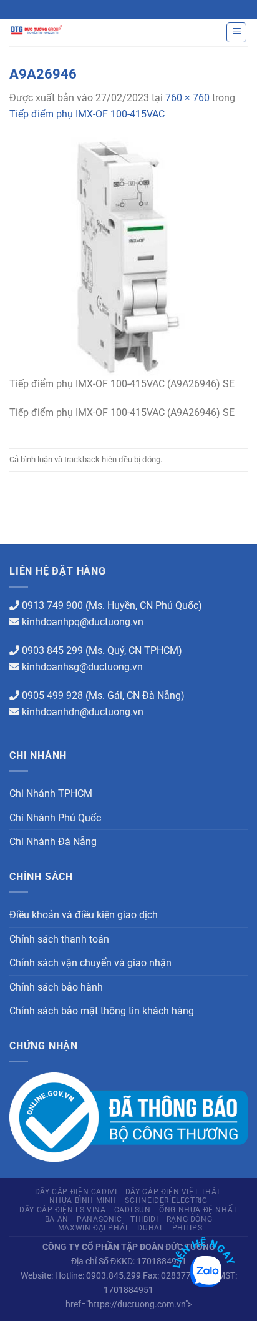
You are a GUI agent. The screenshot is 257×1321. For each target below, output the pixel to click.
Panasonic (99, 1219)
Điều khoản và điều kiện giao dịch (83, 915)
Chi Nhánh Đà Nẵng (53, 842)
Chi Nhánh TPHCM (50, 793)
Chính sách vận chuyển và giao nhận (90, 963)
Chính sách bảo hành (56, 987)
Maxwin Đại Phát (93, 1228)
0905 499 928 (52, 695)
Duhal (150, 1228)
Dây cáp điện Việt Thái (172, 1191)
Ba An (57, 1219)
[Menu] (236, 32)
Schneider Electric (166, 1200)
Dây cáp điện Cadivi (76, 1191)
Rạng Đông (190, 1219)
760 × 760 (187, 98)
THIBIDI (144, 1219)
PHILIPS (187, 1228)
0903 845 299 (52, 650)
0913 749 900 (52, 605)
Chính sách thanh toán (59, 939)
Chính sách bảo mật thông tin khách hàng (101, 1011)
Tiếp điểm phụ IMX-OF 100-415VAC (87, 114)
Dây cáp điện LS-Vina (62, 1209)
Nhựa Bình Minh (83, 1200)
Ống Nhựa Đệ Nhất (198, 1209)
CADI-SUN (132, 1209)
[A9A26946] (128, 256)
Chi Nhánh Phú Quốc (55, 818)
